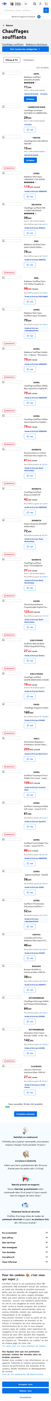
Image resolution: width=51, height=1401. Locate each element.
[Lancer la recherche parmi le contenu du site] (46, 10)
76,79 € (44, 464)
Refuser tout (25, 1391)
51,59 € (44, 915)
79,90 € (44, 324)
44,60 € (44, 577)
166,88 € (45, 716)
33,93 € (44, 981)
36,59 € (44, 1081)
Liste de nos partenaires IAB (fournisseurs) (22, 1374)
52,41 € (44, 818)
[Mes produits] (34, 3)
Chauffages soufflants (13, 44)
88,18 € (44, 854)
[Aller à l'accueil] (4, 3)
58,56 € (44, 883)
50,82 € (44, 949)
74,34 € (44, 256)
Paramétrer (25, 1397)
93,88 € (44, 293)
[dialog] (25, 1335)
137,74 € (45, 616)
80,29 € (44, 535)
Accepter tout (25, 1384)
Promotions (29, 60)
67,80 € (44, 1013)
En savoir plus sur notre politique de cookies (24, 1346)
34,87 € (44, 224)
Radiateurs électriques (36, 44)
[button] (26, 3)
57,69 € (44, 503)
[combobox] (25, 10)
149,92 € (45, 1044)
